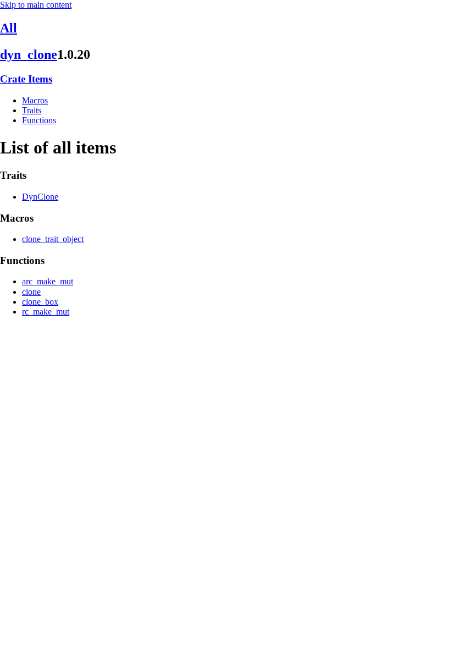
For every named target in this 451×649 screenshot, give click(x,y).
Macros (35, 100)
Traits (31, 110)
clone (31, 291)
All (8, 28)
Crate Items (26, 79)
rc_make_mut (45, 311)
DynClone (40, 196)
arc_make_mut (47, 281)
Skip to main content (36, 4)
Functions (39, 120)
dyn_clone (28, 54)
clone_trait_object (53, 239)
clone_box (40, 301)
